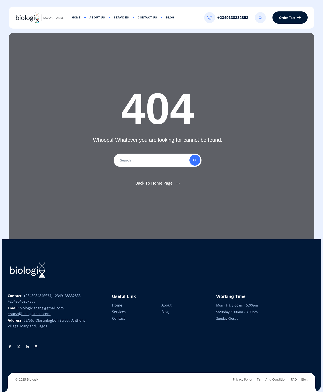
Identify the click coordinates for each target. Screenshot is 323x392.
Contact (118, 318)
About (167, 305)
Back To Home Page (153, 183)
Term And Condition (272, 379)
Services (121, 17)
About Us (97, 17)
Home (76, 17)
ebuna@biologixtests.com (29, 313)
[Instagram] (36, 347)
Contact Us (147, 17)
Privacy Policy (242, 379)
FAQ (294, 379)
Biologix (32, 379)
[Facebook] (10, 347)
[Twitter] (18, 347)
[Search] (260, 17)
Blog (170, 17)
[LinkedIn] (27, 347)
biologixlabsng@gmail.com (42, 308)
